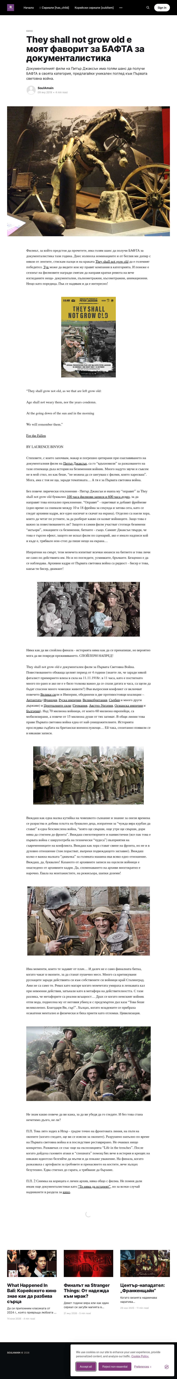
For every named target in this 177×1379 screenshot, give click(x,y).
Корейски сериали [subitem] (94, 7)
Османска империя (129, 705)
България (33, 711)
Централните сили (57, 705)
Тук (46, 267)
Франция (50, 700)
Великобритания (95, 700)
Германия (80, 705)
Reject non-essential (115, 1366)
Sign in (162, 7)
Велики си (48, 694)
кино (29, 30)
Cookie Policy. (140, 1356)
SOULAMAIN (13, 1352)
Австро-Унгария (101, 705)
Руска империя (70, 700)
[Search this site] (148, 7)
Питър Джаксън (75, 463)
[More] (120, 7)
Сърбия (114, 700)
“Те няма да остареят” (94, 1186)
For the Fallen (36, 435)
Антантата (34, 700)
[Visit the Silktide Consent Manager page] (167, 1367)
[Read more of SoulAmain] (31, 90)
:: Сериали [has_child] (54, 7)
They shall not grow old (111, 261)
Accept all (86, 1366)
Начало (29, 7)
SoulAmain (46, 88)
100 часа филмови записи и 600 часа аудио (98, 496)
